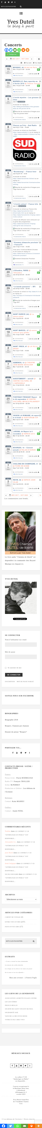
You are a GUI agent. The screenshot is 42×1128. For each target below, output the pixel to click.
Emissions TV (19, 265)
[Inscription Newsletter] (16, 2)
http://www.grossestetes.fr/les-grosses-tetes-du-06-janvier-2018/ (26, 107)
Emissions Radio (20, 119)
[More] (27, 50)
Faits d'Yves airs (12, 926)
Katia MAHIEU (18, 801)
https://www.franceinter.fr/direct (23, 178)
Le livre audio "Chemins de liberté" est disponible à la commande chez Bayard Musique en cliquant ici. (20, 560)
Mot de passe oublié (25, 681)
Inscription (10, 681)
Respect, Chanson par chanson (17, 726)
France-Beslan (11, 1005)
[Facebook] (3, 2)
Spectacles (19, 75)
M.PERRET (15, 785)
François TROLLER (22, 781)
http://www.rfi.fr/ (34, 291)
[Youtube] (6, 2)
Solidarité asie (11, 1012)
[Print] (23, 50)
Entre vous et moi (12, 922)
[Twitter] (13, 2)
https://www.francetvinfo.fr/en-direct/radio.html (23, 212)
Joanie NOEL (18, 811)
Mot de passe (10, 652)
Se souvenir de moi (14, 668)
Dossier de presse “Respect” (16, 732)
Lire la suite (33, 74)
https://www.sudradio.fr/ (21, 132)
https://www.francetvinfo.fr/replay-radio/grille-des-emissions (24, 224)
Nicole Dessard (11, 874)
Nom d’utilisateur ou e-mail (15, 640)
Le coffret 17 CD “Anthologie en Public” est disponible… (17, 835)
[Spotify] (9, 2)
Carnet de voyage (12, 917)
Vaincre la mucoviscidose (16, 1016)
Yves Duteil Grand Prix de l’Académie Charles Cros (21, 1101)
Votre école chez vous (15, 1019)
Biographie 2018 (11, 720)
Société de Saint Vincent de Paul (19, 1009)
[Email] (15, 50)
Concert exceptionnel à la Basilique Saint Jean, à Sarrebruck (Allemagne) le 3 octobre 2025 (21, 1090)
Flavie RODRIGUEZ (24, 778)
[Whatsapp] (19, 50)
